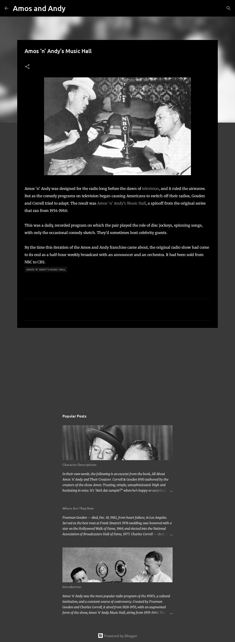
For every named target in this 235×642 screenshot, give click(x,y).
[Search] (72, 8)
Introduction (71, 587)
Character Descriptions (79, 464)
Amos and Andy (39, 8)
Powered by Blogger (120, 635)
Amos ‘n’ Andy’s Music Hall (121, 203)
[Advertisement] (117, 367)
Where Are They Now (78, 508)
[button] (27, 67)
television (150, 188)
